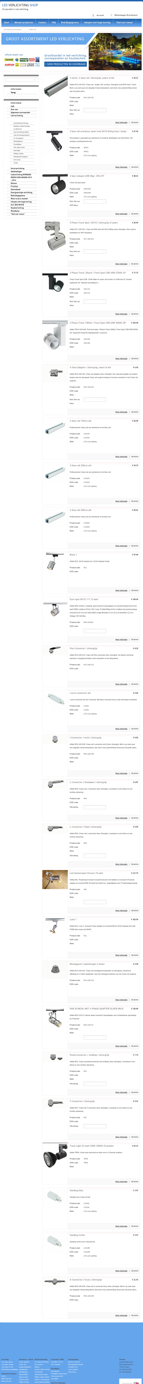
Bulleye (37, 1367)
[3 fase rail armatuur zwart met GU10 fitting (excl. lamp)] (55, 153)
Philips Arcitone (24, 1382)
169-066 (80, 339)
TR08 (79, 1159)
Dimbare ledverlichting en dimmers (22, 127)
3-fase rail (32, 29)
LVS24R (80, 1248)
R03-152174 (81, 1025)
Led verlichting (17, 116)
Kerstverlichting (17, 169)
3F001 (79, 148)
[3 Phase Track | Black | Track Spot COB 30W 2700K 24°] (55, 295)
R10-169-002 (82, 97)
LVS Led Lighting (83, 155)
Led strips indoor (7, 1362)
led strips (17, 160)
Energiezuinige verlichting (21, 193)
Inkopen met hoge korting (97, 22)
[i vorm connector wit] (55, 709)
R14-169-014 (82, 980)
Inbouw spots (23, 1377)
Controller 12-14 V (57, 1362)
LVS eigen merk (19, 147)
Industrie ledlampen (58, 1383)
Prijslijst (14, 186)
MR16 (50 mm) (6, 1379)
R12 (78, 568)
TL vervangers (18, 138)
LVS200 (80, 478)
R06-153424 (81, 622)
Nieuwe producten (24, 22)
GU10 (3, 1376)
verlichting (20, 5)
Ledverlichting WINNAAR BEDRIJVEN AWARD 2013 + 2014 (21, 177)
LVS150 (80, 434)
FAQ (54, 22)
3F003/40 (80, 189)
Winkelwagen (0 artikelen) (125, 15)
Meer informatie (121, 122)
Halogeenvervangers (21, 156)
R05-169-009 (82, 1296)
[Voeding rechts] (55, 1253)
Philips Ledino (18, 153)
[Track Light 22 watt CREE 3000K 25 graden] (55, 1167)
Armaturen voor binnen (13, 29)
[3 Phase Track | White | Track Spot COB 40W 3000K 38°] (55, 350)
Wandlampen (23, 1372)
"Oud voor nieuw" (124, 22)
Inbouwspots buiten (41, 1374)
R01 (78, 1071)
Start (6, 22)
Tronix (16, 163)
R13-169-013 (82, 665)
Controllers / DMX (57, 1359)
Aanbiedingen (16, 172)
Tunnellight (54, 1379)
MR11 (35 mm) (6, 1381)
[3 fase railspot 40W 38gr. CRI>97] (55, 194)
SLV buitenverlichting (42, 1362)
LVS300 (80, 523)
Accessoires (39, 1364)
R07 (78, 1117)
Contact (42, 22)
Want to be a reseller (19, 199)
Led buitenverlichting (21, 123)
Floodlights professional (59, 1373)
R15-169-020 (82, 387)
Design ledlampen (25, 1367)
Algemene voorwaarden (20, 113)
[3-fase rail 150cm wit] (55, 438)
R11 (78, 936)
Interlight (17, 150)
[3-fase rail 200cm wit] (55, 482)
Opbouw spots (24, 1379)
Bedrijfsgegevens (70, 22)
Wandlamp (15, 211)
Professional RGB (57, 1376)
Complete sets (73, 1367)
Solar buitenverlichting (42, 1382)
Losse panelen (73, 1369)
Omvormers (72, 1372)
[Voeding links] (55, 1209)
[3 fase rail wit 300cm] (55, 527)
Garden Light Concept (42, 1369)
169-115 (80, 289)
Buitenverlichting (41, 1359)
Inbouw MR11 (23, 1374)
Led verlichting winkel (21, 132)
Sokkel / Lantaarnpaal (42, 1379)
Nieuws (14, 183)
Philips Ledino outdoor (42, 1377)
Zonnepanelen (73, 1359)
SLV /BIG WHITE (17, 205)
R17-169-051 (82, 239)
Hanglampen (23, 1369)
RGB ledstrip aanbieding (9, 1369)
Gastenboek (15, 189)
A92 (78, 889)
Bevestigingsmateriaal (75, 1364)
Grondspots (39, 1372)
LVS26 (79, 706)
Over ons (14, 109)
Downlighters (18, 141)
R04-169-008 (82, 754)
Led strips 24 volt (7, 1367)
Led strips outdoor (7, 1364)
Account (100, 15)
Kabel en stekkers (74, 1362)
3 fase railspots (24, 1362)
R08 (78, 843)
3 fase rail (22, 1364)
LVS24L (80, 1203)
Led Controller (55, 1364)
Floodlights (18, 144)
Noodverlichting (17, 208)
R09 (78, 798)
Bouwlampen (55, 1371)
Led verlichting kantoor (22, 135)
